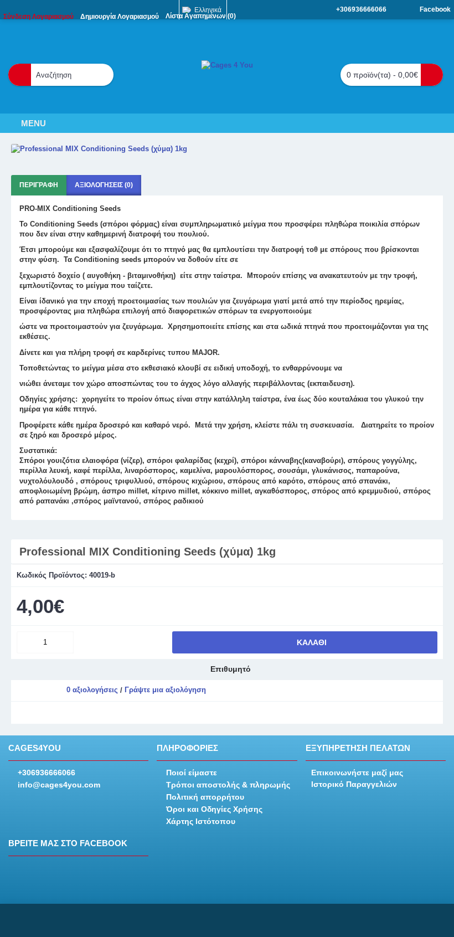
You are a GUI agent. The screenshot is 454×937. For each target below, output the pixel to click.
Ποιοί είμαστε (191, 772)
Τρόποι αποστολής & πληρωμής (228, 784)
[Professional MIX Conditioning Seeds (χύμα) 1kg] (227, 149)
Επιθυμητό (230, 669)
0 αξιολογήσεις (92, 690)
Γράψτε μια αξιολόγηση (165, 690)
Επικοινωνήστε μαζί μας (357, 772)
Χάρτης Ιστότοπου (200, 821)
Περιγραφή (38, 185)
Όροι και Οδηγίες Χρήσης (214, 809)
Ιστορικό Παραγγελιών (354, 784)
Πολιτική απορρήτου (205, 796)
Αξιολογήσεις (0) (104, 185)
